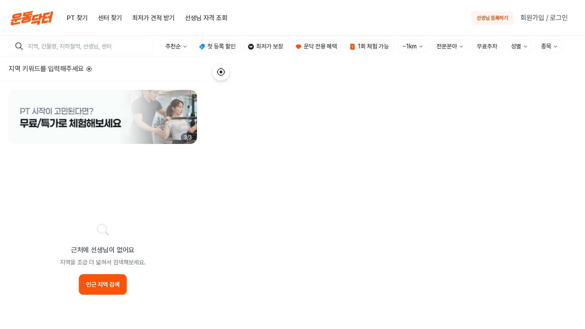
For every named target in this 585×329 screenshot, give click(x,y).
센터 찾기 (110, 18)
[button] (103, 117)
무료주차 (487, 46)
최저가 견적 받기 (153, 18)
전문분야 (446, 46)
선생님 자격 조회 (206, 18)
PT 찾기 (77, 18)
